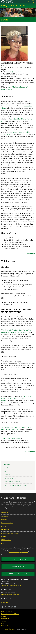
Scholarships (5, 530)
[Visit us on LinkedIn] (14, 607)
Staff (5, 471)
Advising (3, 526)
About (3, 543)
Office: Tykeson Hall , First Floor (10, 595)
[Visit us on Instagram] (11, 607)
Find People (4, 626)
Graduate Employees (10, 478)
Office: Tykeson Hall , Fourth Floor (11, 585)
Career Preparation (7, 523)
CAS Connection (6, 540)
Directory (7, 464)
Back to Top (31, 253)
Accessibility (4, 616)
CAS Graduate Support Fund (18, 574)
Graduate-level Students (12, 482)
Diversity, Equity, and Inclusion (10, 533)
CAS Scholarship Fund (18, 566)
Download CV (5, 89)
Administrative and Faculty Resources (16, 485)
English (4, 20)
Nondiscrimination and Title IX (10, 614)
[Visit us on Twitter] (5, 607)
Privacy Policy (5, 619)
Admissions (4, 513)
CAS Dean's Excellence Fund (18, 559)
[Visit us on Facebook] (2, 607)
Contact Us (4, 602)
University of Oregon (9, 629)
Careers (3, 621)
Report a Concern (6, 612)
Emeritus (7, 475)
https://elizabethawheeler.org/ (18, 87)
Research (4, 519)
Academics (4, 516)
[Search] (29, 2)
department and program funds (18, 552)
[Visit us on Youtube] (8, 607)
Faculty (6, 468)
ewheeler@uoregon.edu (14, 72)
